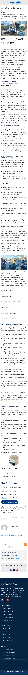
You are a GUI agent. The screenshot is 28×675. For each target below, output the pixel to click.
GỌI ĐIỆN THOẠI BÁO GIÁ (10, 502)
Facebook (4, 498)
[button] (2, 2)
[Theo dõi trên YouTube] (16, 570)
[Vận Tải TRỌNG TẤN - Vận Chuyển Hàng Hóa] (14, 2)
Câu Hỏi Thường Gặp (7, 620)
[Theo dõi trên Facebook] (11, 570)
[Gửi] (25, 544)
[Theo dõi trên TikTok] (14, 570)
